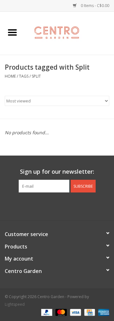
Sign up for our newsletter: (57, 171)
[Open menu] (12, 32)
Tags (23, 76)
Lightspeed (15, 304)
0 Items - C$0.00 (94, 5)
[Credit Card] (89, 312)
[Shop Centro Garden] (69, 33)
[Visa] (75, 312)
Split (36, 76)
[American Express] (102, 312)
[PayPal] (46, 312)
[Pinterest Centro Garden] (63, 205)
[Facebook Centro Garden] (40, 205)
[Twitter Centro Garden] (51, 205)
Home (10, 76)
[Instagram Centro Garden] (74, 205)
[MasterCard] (60, 312)
